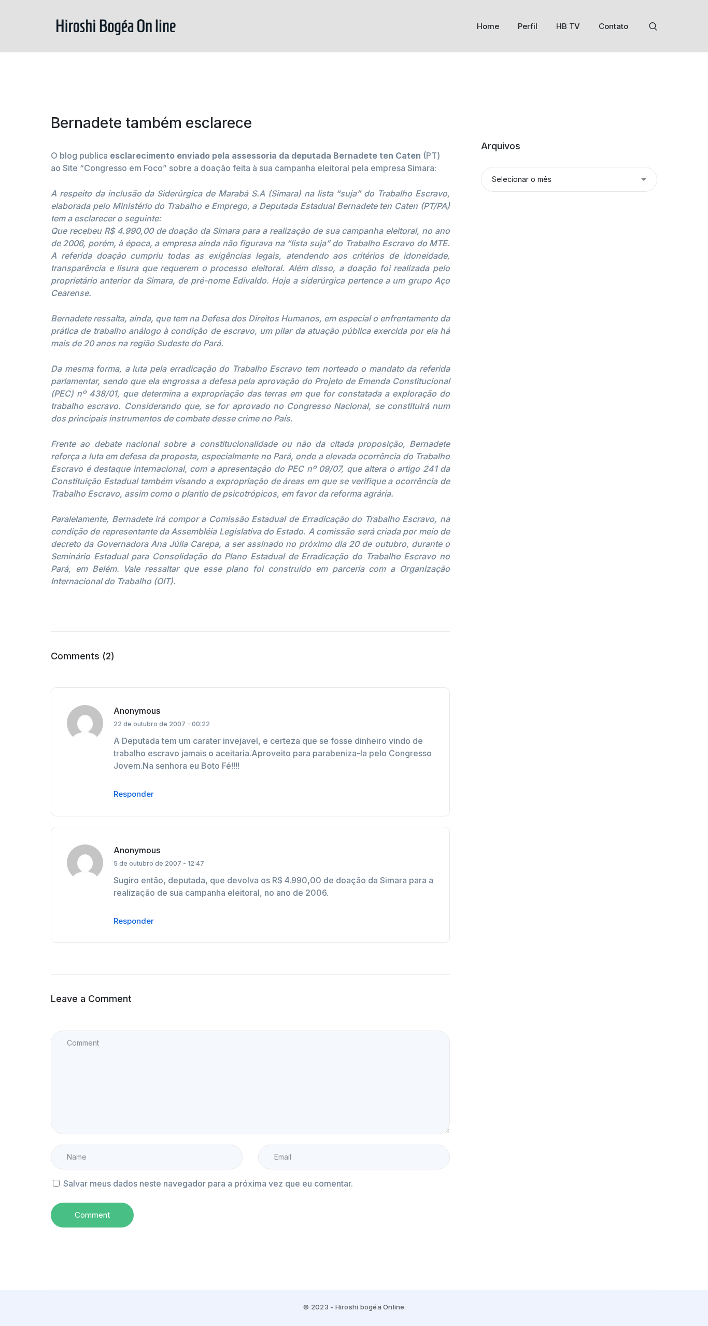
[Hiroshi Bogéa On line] (115, 25)
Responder (134, 794)
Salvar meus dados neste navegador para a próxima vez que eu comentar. (208, 1183)
